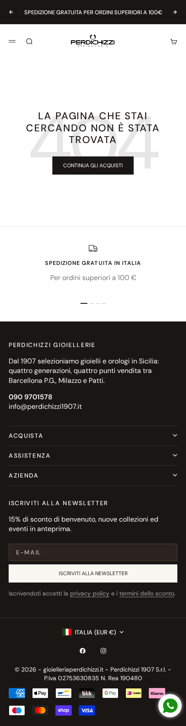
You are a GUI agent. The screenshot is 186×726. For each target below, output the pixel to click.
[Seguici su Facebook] (82, 650)
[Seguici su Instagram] (103, 650)
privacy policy (89, 593)
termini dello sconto (146, 593)
